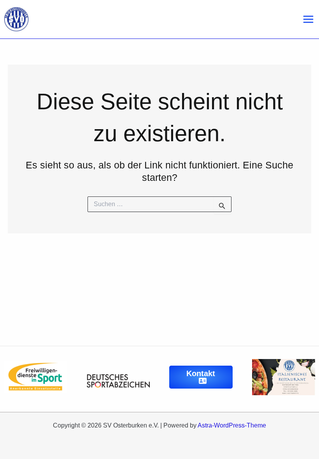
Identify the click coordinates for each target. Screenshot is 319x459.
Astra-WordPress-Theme (232, 425)
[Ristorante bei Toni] (283, 376)
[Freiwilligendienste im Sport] (35, 376)
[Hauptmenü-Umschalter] (308, 19)
